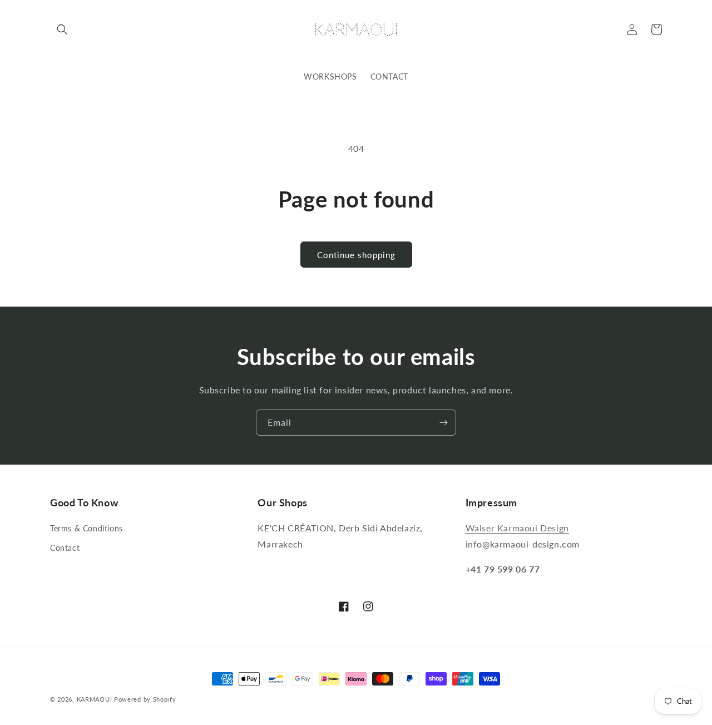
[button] (62, 29)
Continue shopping (356, 255)
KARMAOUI (94, 699)
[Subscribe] (443, 423)
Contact (65, 548)
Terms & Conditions (86, 528)
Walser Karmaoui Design (517, 527)
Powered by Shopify (145, 699)
